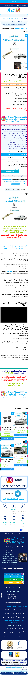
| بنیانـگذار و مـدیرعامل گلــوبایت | (13, 547)
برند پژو (4, 179)
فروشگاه (22, 28)
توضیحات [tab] (23, 189)
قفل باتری (11, 18)
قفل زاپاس (21, 18)
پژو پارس (20, 181)
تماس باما (8, 660)
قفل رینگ (16, 18)
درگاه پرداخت (23, 662)
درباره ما (3, 660)
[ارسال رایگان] (23, 506)
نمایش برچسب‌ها (15, 184)
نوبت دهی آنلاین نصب (14, 673)
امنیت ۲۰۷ (19, 606)
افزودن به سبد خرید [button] (20, 435)
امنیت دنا (9, 606)
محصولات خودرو (23, 184)
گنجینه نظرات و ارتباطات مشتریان (19, 660)
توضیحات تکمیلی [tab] (16, 189)
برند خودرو (25, 181)
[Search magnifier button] (26, 16)
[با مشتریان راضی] (14, 518)
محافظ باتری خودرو (13, 181)
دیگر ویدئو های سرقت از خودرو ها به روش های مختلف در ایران (14, 247)
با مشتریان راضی (14, 522)
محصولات (17, 28)
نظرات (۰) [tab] (8, 189)
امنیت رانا (14, 606)
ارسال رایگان (23, 509)
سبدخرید (17, 672)
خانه (27, 28)
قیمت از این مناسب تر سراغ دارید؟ (14, 84)
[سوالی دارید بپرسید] (5, 518)
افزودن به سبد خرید (10, 171)
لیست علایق (4, 672)
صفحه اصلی (23, 672)
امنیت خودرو (9, 179)
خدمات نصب (5, 509)
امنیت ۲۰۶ (25, 606)
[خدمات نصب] (5, 506)
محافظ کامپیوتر (5, 18)
